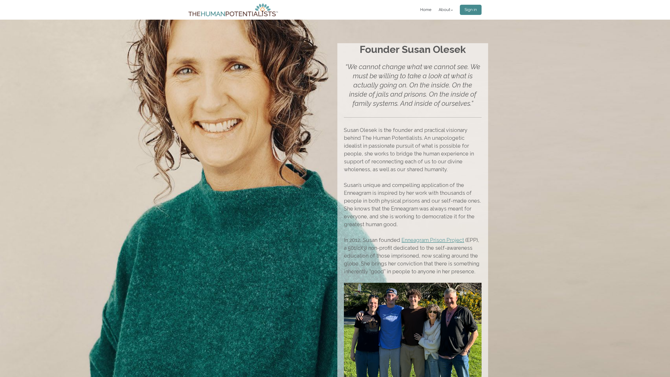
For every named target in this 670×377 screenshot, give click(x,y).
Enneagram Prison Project (432, 240)
